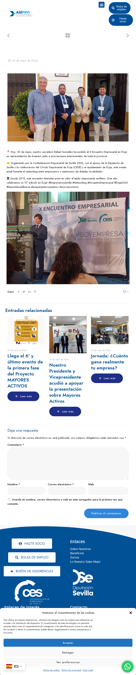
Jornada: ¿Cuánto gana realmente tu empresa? (109, 361)
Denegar (68, 652)
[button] (130, 613)
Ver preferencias (68, 662)
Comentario (15, 445)
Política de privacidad (71, 670)
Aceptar (68, 643)
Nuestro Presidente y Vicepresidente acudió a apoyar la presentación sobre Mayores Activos (66, 383)
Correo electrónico (61, 484)
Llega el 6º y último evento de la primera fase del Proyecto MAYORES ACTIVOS (25, 370)
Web (91, 484)
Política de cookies (51, 670)
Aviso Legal (88, 670)
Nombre (13, 484)
